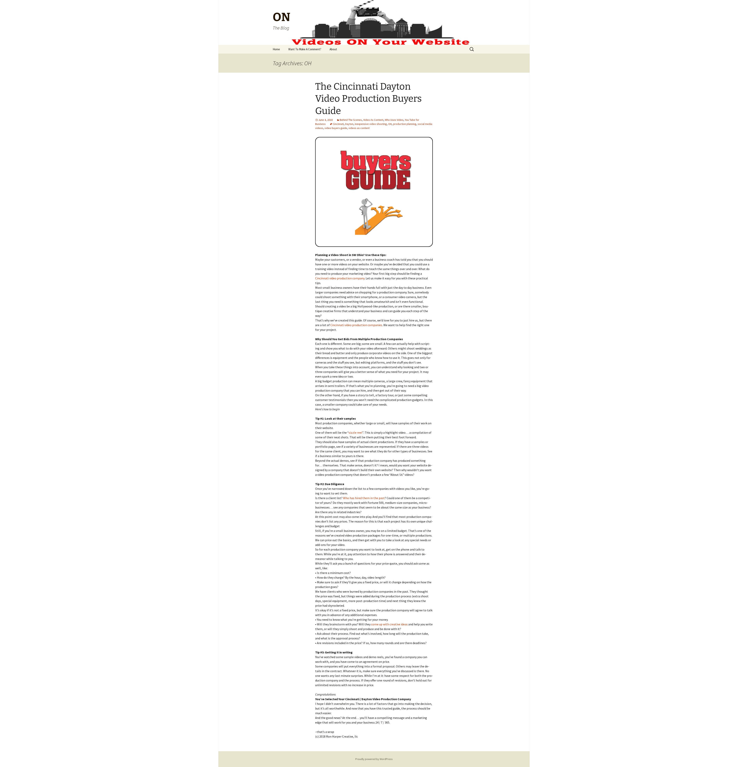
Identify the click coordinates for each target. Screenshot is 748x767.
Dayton (349, 124)
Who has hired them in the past (364, 498)
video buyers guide (336, 128)
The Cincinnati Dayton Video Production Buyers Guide (368, 99)
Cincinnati (338, 124)
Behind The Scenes (351, 120)
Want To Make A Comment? (304, 49)
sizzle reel (355, 432)
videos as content (359, 128)
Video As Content (373, 120)
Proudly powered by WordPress (374, 759)
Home (276, 49)
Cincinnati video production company (339, 278)
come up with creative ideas (389, 624)
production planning (404, 124)
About (333, 49)
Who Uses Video (394, 120)
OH (390, 124)
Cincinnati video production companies (356, 325)
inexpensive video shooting (371, 124)
